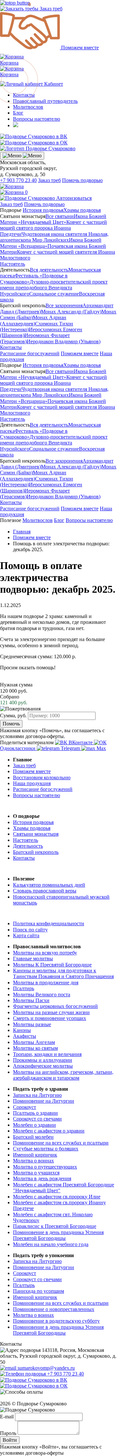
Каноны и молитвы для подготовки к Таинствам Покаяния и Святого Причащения (63, 973)
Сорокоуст (24, 1107)
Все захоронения (64, 305)
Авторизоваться (74, 198)
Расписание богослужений (29, 353)
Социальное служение (54, 294)
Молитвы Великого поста (41, 994)
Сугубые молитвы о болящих (45, 1148)
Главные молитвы (33, 958)
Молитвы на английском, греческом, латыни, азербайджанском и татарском (63, 1075)
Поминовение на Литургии (43, 1101)
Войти (10, 1440)
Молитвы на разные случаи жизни (51, 1012)
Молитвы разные (32, 1024)
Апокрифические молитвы (43, 1066)
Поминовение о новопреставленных (53, 1309)
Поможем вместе (79, 47)
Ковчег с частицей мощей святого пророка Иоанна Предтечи (53, 228)
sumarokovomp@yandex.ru (45, 1368)
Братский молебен (33, 1137)
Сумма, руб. (13, 715)
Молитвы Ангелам (34, 1042)
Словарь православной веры (44, 890)
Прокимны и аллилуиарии (42, 1060)
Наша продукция (32, 783)
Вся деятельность (49, 270)
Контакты (11, 347)
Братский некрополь (35, 852)
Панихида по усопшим (38, 1291)
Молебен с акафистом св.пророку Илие (56, 1196)
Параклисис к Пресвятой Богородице (54, 1226)
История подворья (43, 210)
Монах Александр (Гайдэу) (71, 311)
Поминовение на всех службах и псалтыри (61, 1143)
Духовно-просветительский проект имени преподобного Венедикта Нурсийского (54, 288)
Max (100, 748)
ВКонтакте (80, 742)
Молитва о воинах (33, 1160)
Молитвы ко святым (35, 1048)
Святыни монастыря (35, 834)
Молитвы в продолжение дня (45, 982)
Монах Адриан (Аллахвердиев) (33, 320)
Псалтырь (24, 1285)
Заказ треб (50, 8)
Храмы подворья (82, 210)
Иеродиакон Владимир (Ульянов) (63, 341)
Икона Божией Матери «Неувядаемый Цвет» (53, 219)
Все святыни (60, 216)
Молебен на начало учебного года (50, 1244)
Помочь (11, 723)
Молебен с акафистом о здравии (48, 1131)
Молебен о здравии (34, 1125)
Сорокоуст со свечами (37, 1119)
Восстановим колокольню (42, 777)
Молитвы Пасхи (31, 1000)
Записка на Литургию (37, 1095)
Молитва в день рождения (42, 1178)
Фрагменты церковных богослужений (55, 1006)
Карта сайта (26, 935)
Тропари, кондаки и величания (47, 1054)
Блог (18, 112)
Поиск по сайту (30, 929)
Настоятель (12, 264)
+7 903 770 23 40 (18, 180)
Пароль (8, 1433)
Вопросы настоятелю (36, 119)
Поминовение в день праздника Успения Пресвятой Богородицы (58, 1235)
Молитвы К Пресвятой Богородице (52, 964)
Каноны (22, 1030)
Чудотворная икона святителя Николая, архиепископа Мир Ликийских (54, 237)
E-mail (7, 1416)
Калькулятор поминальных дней (49, 885)
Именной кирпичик (35, 1155)
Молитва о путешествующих (45, 1167)
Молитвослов (28, 107)
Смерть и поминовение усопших (49, 1018)
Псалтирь (23, 988)
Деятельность (28, 846)
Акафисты (24, 1036)
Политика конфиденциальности (48, 923)
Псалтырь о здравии (35, 1113)
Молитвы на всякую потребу (45, 952)
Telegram (70, 748)
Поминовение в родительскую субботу (56, 1321)
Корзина (12, 71)
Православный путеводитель (45, 101)
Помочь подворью (82, 180)
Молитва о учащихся (36, 1172)
